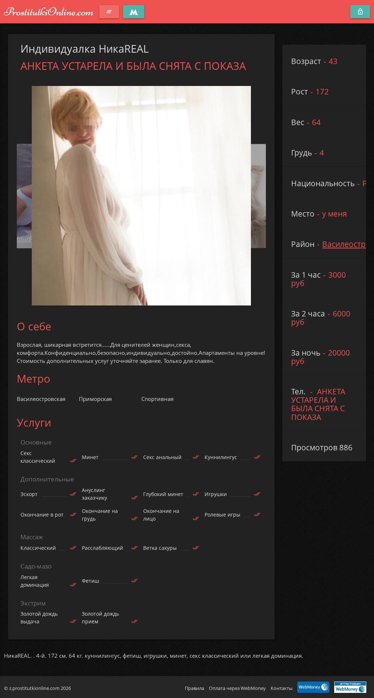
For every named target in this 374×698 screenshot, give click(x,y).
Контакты (282, 688)
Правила (194, 688)
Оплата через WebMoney (237, 688)
